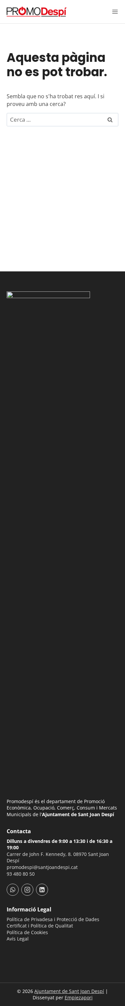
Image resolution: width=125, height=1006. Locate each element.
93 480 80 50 (21, 874)
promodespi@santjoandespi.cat (42, 867)
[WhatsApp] (13, 890)
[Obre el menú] (115, 11)
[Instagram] (27, 890)
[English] (28, 951)
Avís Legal (18, 938)
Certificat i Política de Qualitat (40, 925)
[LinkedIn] (42, 890)
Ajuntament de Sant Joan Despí (69, 991)
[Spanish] (19, 951)
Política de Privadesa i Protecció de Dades (53, 919)
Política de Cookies (27, 932)
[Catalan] (11, 951)
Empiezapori (79, 997)
